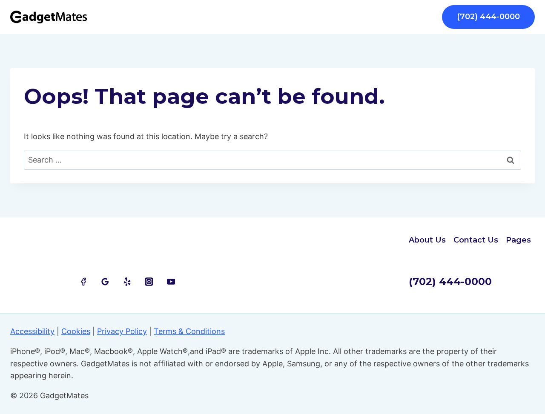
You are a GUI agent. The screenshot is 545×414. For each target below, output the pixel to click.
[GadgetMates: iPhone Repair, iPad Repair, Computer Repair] (48, 17)
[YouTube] (171, 281)
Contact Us (475, 240)
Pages (518, 240)
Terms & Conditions (189, 331)
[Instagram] (149, 281)
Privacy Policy (122, 331)
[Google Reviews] (105, 281)
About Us (427, 240)
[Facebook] (83, 281)
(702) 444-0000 (488, 16)
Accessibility (32, 331)
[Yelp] (127, 281)
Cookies (75, 331)
